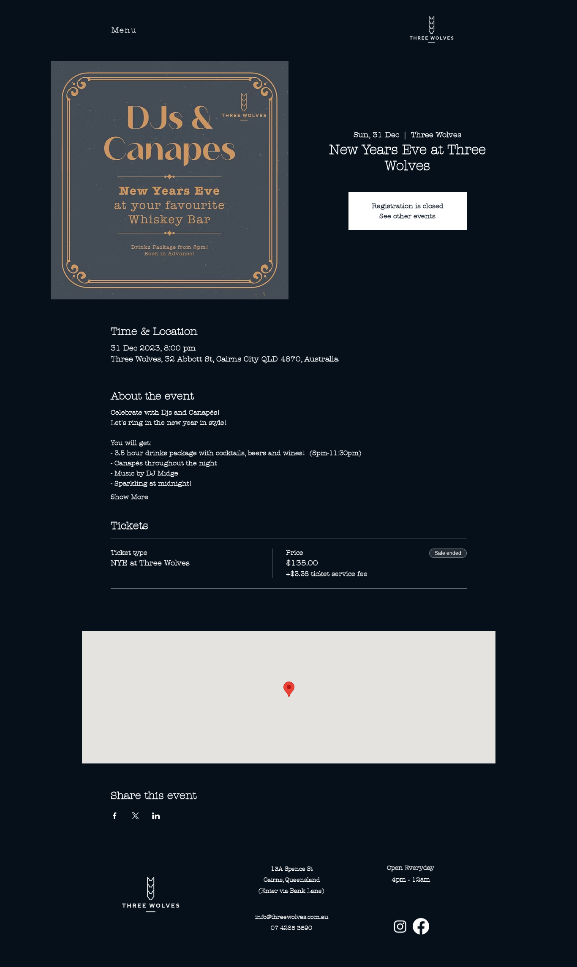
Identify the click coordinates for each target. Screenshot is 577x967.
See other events (407, 216)
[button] (124, 30)
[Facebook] (421, 926)
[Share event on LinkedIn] (156, 815)
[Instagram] (400, 926)
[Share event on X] (135, 815)
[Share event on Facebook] (115, 815)
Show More (129, 497)
